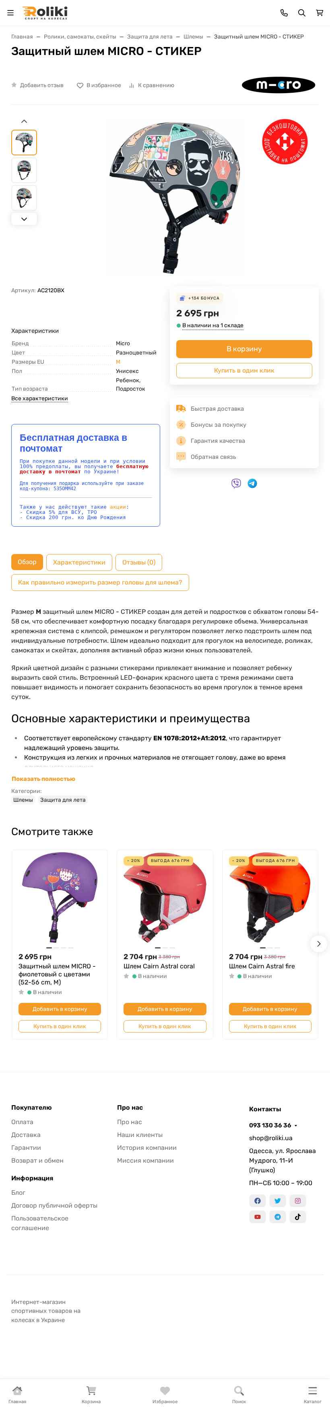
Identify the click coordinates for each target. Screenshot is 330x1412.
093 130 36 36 (270, 1125)
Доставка (26, 1135)
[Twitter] (277, 1200)
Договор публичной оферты (54, 1205)
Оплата (22, 1122)
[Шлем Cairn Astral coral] (164, 897)
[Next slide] (24, 219)
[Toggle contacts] (284, 12)
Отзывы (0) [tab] (138, 562)
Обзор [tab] (27, 562)
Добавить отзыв (42, 85)
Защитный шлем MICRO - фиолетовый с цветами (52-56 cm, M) (57, 974)
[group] (174, 202)
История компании (147, 1147)
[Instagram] (297, 1200)
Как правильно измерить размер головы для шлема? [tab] (100, 582)
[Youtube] (257, 1216)
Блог (18, 1192)
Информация (32, 1178)
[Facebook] (257, 1200)
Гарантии (26, 1147)
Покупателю (31, 1107)
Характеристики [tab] (79, 562)
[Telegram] (277, 1216)
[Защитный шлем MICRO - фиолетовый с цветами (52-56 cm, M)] (59, 897)
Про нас (130, 1107)
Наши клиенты (140, 1135)
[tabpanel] (165, 706)
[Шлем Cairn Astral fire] (270, 897)
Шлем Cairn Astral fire (262, 966)
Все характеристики (39, 398)
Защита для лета (63, 800)
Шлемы (23, 800)
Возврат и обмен (37, 1160)
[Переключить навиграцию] (10, 12)
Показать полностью (43, 778)
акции (118, 507)
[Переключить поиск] (302, 12)
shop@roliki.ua (271, 1138)
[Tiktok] (297, 1216)
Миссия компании (145, 1160)
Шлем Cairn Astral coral (159, 966)
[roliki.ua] (45, 12)
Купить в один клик (244, 370)
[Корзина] (319, 12)
